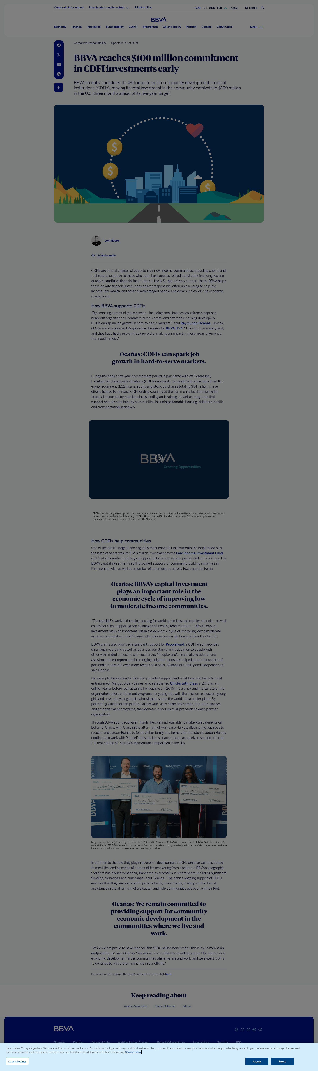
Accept (257, 1061)
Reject (282, 1061)
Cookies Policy (133, 1052)
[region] (159, 1057)
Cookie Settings (17, 1061)
